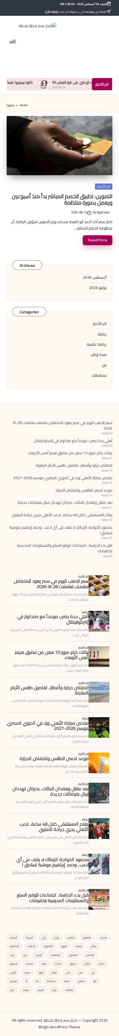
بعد (12, 955)
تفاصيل (73, 955)
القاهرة (48, 946)
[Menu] (13, 41)
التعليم (87, 937)
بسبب (79, 946)
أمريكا (29, 937)
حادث (58, 963)
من (12, 990)
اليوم (64, 946)
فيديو (13, 981)
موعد (25, 990)
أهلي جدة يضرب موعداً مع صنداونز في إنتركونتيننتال (73, 440)
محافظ (51, 981)
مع (95, 981)
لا (26, 981)
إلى (44, 937)
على (68, 972)
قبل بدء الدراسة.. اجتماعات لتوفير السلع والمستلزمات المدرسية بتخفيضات (64, 548)
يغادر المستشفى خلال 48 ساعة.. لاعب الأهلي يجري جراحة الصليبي (61, 514)
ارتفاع (71, 937)
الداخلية (14, 946)
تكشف (90, 955)
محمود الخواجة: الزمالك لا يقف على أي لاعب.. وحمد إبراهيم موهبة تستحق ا (60, 530)
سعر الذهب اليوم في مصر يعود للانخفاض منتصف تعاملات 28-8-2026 (62, 425)
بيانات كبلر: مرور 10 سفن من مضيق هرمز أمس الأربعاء (70, 452)
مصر (66, 981)
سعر (27, 972)
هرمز (41, 990)
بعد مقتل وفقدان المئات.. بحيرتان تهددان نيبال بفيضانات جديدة (65, 502)
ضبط (54, 972)
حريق (73, 963)
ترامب (38, 955)
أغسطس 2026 (95, 277)
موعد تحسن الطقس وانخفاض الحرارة (84, 490)
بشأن (93, 946)
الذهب (31, 946)
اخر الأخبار (103, 187)
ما (37, 981)
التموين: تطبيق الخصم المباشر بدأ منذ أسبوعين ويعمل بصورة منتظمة (62, 199)
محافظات (99, 375)
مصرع (81, 981)
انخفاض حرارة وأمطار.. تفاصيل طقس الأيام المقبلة (74, 465)
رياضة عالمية (97, 344)
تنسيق (13, 963)
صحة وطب (98, 354)
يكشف (69, 990)
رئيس (13, 972)
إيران (56, 937)
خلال (87, 963)
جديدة (29, 963)
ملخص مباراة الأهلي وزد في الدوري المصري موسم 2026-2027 (62, 477)
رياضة (102, 334)
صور (41, 972)
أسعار (13, 937)
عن (80, 972)
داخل (101, 963)
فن (104, 365)
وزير (54, 990)
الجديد (103, 937)
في (93, 972)
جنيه (44, 963)
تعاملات (55, 955)
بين (25, 955)
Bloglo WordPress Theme (59, 1027)
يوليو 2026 (98, 287)
